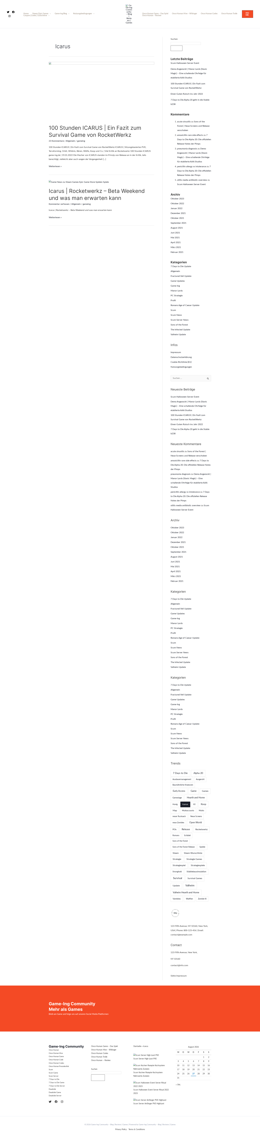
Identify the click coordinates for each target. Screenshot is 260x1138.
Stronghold (177, 872)
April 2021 (176, 242)
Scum (173, 310)
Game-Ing (175, 286)
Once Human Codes (209, 14)
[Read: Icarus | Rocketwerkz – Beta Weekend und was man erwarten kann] (79, 182)
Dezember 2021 (178, 213)
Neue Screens (196, 816)
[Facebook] (13, 12)
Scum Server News (179, 320)
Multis (201, 811)
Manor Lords (177, 291)
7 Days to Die (180, 773)
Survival (177, 878)
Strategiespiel (179, 865)
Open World (195, 822)
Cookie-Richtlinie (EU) (181, 362)
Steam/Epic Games (40, 14)
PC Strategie (177, 296)
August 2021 (177, 228)
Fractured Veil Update (181, 276)
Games (205, 791)
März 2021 (176, 247)
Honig (175, 804)
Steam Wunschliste (193, 853)
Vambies (177, 899)
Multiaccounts (188, 811)
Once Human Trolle (229, 14)
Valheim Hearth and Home (186, 892)
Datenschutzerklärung (181, 357)
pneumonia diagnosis (187, 149)
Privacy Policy (121, 1129)
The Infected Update (180, 330)
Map (175, 810)
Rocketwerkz (201, 829)
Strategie (177, 859)
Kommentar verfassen (59, 204)
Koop (203, 804)
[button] (247, 14)
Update (176, 886)
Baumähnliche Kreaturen (183, 785)
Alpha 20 (198, 773)
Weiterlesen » (55, 165)
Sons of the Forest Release (184, 847)
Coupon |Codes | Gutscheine (35, 15)
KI (194, 804)
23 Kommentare (56, 141)
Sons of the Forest (179, 325)
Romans (176, 835)
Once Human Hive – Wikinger (184, 14)
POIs (174, 830)
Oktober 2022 (177, 203)
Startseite (137, 1046)
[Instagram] (9, 16)
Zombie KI (202, 899)
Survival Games (195, 878)
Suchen (174, 39)
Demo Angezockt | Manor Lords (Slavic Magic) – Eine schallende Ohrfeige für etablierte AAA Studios (189, 73)
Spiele (202, 847)
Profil (173, 300)
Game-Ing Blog (61, 14)
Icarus (185, 804)
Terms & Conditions (137, 1129)
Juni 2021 (175, 233)
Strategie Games (194, 859)
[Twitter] (8, 12)
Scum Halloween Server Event (185, 63)
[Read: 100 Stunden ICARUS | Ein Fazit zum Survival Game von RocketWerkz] (101, 91)
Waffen (189, 899)
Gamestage (177, 798)
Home (26, 14)
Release (186, 829)
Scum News (176, 315)
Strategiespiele (198, 865)
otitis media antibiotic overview (192, 180)
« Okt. (178, 1085)
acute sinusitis (184, 122)
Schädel (187, 835)
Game (193, 791)
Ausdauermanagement (182, 779)
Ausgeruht (200, 779)
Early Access (179, 791)
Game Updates (178, 281)
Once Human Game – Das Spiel (155, 14)
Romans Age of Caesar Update (185, 305)
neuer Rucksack (179, 816)
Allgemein (70, 141)
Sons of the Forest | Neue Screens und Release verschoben (193, 126)
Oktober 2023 (177, 199)
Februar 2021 (177, 252)
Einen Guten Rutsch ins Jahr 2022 (187, 94)
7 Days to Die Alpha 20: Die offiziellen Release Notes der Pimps (194, 139)
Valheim (189, 885)
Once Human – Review (151, 15)
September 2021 (178, 223)
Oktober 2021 (177, 218)
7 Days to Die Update (181, 266)
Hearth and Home (196, 797)
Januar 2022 (176, 208)
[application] (49, 14)
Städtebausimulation (196, 872)
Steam (176, 853)
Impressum (176, 352)
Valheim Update (178, 334)
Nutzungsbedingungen (82, 14)
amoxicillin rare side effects (190, 135)
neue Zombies (178, 823)
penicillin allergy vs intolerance (191, 166)
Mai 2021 (175, 238)
